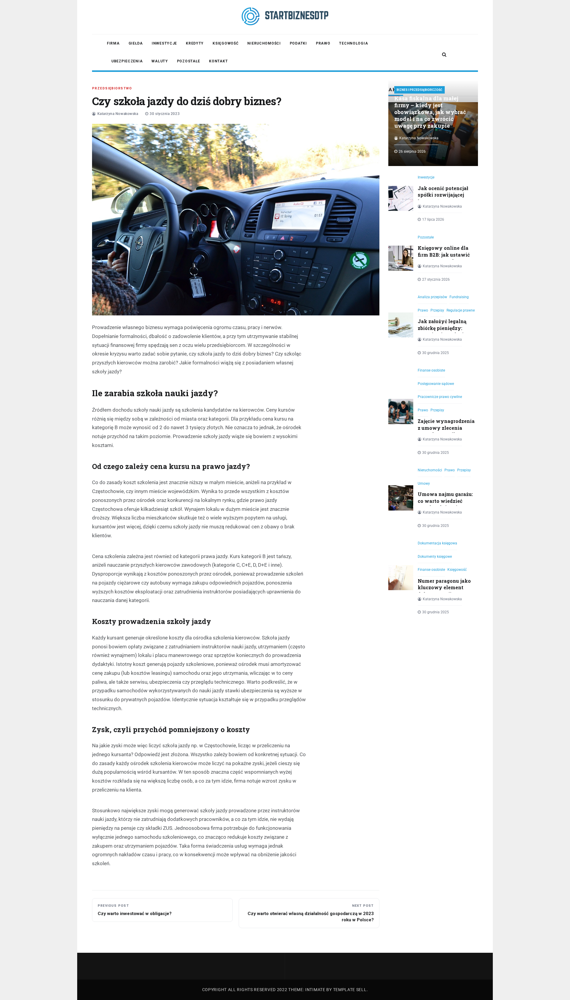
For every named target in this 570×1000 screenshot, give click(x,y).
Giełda (136, 43)
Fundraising (459, 297)
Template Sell (350, 989)
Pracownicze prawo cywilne (440, 397)
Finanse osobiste (431, 370)
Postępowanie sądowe (436, 384)
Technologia (353, 43)
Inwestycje (164, 43)
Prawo (323, 43)
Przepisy (437, 310)
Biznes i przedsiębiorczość (419, 89)
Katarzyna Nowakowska (117, 114)
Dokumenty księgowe (435, 556)
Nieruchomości (264, 43)
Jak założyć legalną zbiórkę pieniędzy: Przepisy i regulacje (442, 328)
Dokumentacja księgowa (437, 543)
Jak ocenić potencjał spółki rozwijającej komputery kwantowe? (443, 198)
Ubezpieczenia (126, 61)
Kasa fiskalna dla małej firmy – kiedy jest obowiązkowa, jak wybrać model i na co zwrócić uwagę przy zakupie (430, 112)
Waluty (159, 61)
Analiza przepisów (432, 297)
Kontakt (218, 61)
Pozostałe (188, 61)
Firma (113, 43)
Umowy (424, 483)
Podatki (298, 43)
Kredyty (195, 43)
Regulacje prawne (460, 310)
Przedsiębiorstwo (112, 88)
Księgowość (225, 43)
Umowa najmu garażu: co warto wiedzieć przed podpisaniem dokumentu (445, 504)
